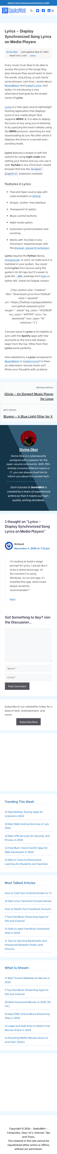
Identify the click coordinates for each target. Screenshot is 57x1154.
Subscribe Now (28, 722)
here (44, 276)
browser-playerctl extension (31, 248)
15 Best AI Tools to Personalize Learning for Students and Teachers (26, 862)
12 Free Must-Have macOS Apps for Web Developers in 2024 (26, 850)
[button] (31, 10)
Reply (13, 599)
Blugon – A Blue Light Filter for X (28, 416)
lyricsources (12, 259)
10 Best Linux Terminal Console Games (28, 901)
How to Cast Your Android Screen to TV (28, 893)
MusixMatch (12, 85)
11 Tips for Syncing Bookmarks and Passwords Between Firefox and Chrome (26, 944)
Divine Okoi (28, 449)
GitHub (36, 196)
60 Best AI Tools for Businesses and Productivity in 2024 (28, 3)
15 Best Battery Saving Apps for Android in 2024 (24, 814)
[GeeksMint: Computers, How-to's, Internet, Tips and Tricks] (14, 10)
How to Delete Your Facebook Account (28, 909)
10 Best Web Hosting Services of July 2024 (27, 826)
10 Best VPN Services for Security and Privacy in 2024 (27, 838)
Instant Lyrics (33, 85)
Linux (32, 55)
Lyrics (8, 107)
